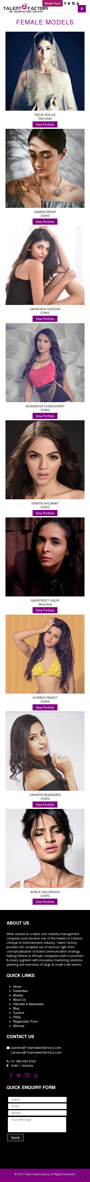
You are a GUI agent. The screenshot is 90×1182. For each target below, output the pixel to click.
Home (17, 986)
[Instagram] (73, 3)
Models (18, 995)
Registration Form (25, 1021)
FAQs (17, 1017)
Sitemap (18, 1025)
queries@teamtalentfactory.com (35, 1047)
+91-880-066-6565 (22, 1061)
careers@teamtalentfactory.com (36, 1052)
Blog (16, 1008)
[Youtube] (77, 3)
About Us (19, 999)
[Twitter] (69, 3)
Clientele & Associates (28, 1004)
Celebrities (20, 991)
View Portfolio (45, 124)
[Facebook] (65, 3)
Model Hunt (53, 3)
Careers (18, 1012)
